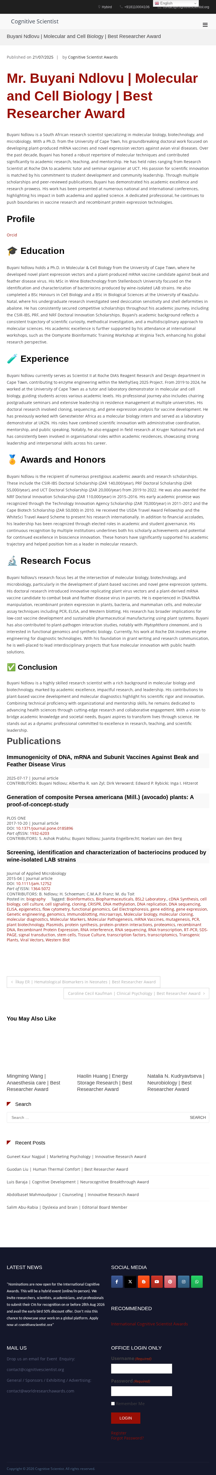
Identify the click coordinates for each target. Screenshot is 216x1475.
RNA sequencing (130, 929)
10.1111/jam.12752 (33, 883)
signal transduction (37, 934)
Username (131, 1358)
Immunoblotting (82, 914)
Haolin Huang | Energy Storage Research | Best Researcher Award (34, 1082)
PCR (195, 919)
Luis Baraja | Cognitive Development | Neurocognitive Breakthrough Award (78, 1182)
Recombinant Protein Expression (47, 929)
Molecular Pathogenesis (109, 919)
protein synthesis (81, 924)
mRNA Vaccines (149, 919)
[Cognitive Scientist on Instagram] (184, 1282)
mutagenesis (178, 919)
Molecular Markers (68, 919)
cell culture (32, 904)
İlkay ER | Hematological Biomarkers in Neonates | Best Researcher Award (85, 981)
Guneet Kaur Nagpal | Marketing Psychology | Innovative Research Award (76, 1156)
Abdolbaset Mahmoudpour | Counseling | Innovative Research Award (73, 1194)
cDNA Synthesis (183, 899)
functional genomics (91, 909)
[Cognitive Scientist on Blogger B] (144, 1282)
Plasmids (54, 924)
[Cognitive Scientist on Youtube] (157, 1282)
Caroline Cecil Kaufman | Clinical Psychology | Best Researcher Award (134, 993)
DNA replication (152, 904)
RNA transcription (165, 929)
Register (119, 1433)
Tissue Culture (91, 934)
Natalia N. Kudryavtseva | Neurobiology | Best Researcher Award (105, 1082)
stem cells (66, 934)
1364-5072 (40, 888)
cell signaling (57, 904)
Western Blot (58, 939)
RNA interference (96, 929)
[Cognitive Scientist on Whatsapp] (197, 1282)
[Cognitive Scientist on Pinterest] (170, 1282)
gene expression (191, 909)
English (165, 3)
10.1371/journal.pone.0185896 (44, 828)
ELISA (12, 909)
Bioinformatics (80, 899)
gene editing (162, 909)
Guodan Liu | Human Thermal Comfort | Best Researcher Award (67, 1169)
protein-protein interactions (126, 924)
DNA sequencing (184, 904)
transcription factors (126, 934)
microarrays (110, 914)
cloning (79, 904)
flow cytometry (56, 909)
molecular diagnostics (27, 919)
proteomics (164, 924)
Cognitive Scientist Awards (93, 57)
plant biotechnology (25, 924)
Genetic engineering (26, 914)
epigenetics (29, 909)
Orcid (12, 235)
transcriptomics (162, 934)
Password (130, 1381)
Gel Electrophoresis (130, 909)
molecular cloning (176, 914)
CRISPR (94, 904)
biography (36, 899)
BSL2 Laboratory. (151, 899)
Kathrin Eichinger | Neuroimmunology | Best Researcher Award (175, 1082)
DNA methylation (119, 904)
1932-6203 (39, 833)
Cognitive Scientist (34, 21)
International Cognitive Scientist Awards (149, 1324)
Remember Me (130, 1403)
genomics (56, 914)
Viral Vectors (32, 939)
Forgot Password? (127, 1438)
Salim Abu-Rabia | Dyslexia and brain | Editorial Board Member (67, 1207)
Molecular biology (140, 914)
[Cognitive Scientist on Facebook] (117, 1282)
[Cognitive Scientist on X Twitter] (130, 1282)
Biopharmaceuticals (114, 899)
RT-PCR (190, 929)
